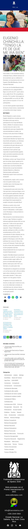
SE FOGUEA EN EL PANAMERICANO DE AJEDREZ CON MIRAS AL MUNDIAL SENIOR (8, 325)
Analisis (16, 375)
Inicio (5, 415)
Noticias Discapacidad (10, 423)
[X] (16, 525)
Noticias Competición (10, 420)
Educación (16, 407)
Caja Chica (7, 380)
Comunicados (17, 385)
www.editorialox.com (14, 495)
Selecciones (15, 441)
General (19, 412)
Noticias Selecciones (10, 433)
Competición (15, 383)
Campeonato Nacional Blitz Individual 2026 (14, 355)
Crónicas (19, 404)
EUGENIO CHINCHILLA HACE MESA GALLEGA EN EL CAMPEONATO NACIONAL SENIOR (8, 313)
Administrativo (8, 375)
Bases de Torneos (17, 378)
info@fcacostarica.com (14, 510)
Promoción (20, 433)
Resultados (7, 441)
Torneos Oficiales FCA (10, 452)
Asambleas (7, 378)
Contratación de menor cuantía (12, 393)
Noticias (6, 417)
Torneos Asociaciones (10, 447)
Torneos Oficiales (9, 449)
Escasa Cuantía (17, 409)
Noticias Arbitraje (15, 417)
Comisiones (7, 383)
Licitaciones (21, 415)
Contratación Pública (10, 399)
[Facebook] (8, 525)
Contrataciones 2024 (10, 404)
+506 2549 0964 (14, 514)
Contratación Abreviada (10, 388)
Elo (21, 407)
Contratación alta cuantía (11, 391)
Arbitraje (21, 375)
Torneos (20, 444)
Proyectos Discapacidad (11, 436)
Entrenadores (8, 409)
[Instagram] (12, 525)
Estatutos (6, 412)
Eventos (13, 412)
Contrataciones (8, 401)
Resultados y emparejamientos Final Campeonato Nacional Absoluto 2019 (18, 313)
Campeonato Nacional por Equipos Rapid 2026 (14, 351)
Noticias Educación (9, 425)
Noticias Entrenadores (10, 428)
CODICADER (15, 380)
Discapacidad (8, 407)
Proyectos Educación (10, 439)
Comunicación (8, 385)
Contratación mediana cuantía (12, 396)
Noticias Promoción (9, 431)
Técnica (15, 444)
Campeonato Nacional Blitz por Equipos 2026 (13, 347)
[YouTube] (20, 525)
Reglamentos (21, 439)
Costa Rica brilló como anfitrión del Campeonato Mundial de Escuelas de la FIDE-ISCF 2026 (14, 359)
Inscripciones (12, 415)
